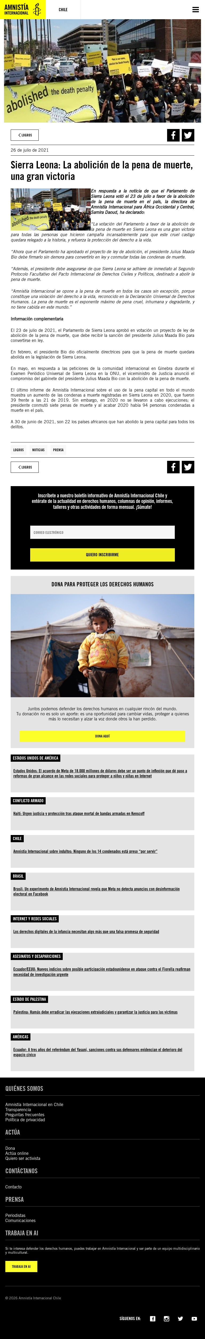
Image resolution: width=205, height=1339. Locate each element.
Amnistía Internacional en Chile (34, 1104)
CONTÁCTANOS (21, 1171)
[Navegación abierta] (195, 9)
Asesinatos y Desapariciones (37, 956)
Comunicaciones (20, 1220)
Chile (17, 838)
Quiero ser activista (22, 1158)
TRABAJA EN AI (21, 1266)
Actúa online (17, 1153)
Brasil (18, 876)
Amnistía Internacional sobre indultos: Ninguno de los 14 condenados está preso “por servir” (85, 851)
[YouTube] (194, 1318)
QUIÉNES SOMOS (24, 1088)
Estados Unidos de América (35, 758)
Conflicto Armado (28, 800)
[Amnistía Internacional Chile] (23, 9)
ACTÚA (12, 1132)
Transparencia (18, 1109)
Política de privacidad (25, 1119)
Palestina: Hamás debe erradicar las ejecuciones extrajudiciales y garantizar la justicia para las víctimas (95, 1012)
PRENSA (14, 1199)
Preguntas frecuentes (24, 1114)
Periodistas (15, 1215)
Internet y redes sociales (35, 918)
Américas (20, 1036)
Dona (10, 1148)
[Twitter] (180, 1318)
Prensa (58, 450)
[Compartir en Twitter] (188, 135)
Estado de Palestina (29, 999)
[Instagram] (166, 1318)
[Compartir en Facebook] (173, 135)
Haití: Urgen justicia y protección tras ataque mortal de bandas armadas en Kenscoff (78, 813)
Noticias (38, 450)
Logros (18, 450)
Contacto (13, 1186)
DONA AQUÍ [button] (102, 736)
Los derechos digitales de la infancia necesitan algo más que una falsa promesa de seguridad (86, 931)
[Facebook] (152, 1318)
